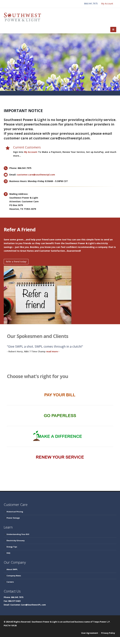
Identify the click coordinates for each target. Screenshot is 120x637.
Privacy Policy (108, 633)
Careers (10, 582)
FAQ (8, 553)
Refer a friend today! (16, 261)
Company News (14, 575)
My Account (107, 3)
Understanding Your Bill (18, 534)
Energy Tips (12, 547)
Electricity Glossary (16, 540)
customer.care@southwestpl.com (36, 174)
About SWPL (12, 569)
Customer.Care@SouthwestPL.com (28, 604)
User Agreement (89, 633)
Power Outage (13, 518)
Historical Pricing (15, 511)
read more (52, 351)
